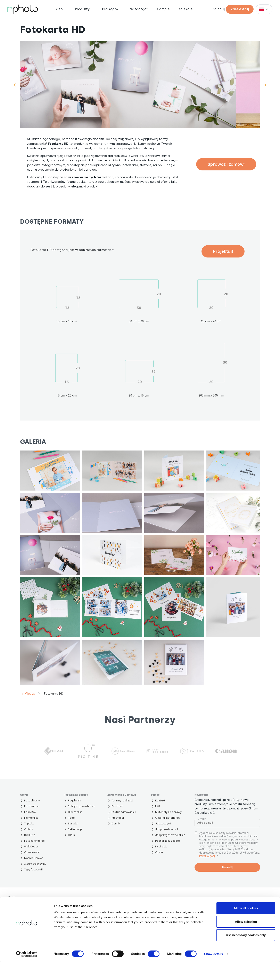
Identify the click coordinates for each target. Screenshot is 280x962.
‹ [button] (14, 84)
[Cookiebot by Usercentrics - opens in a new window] (26, 954)
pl (267, 9)
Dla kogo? (110, 9)
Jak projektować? (166, 829)
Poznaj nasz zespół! (167, 840)
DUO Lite (29, 835)
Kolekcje (185, 9)
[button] (50, 471)
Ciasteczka (75, 812)
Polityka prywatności (81, 806)
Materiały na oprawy (168, 812)
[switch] (118, 954)
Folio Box (30, 812)
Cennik (116, 823)
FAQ (157, 806)
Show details (213, 954)
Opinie (159, 852)
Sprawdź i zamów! (226, 164)
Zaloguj (218, 9)
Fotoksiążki (31, 806)
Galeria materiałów (167, 817)
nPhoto (28, 693)
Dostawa (117, 806)
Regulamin (74, 800)
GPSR (71, 835)
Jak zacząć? (137, 9)
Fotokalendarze (34, 840)
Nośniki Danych (33, 858)
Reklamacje (75, 829)
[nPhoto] (22, 9)
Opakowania (32, 852)
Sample (163, 9)
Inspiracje (161, 846)
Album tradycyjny (35, 863)
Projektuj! (223, 251)
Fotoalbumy (32, 800)
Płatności (118, 817)
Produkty (82, 9)
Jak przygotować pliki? (170, 835)
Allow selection (246, 921)
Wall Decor (31, 846)
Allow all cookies (246, 908)
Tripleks (29, 823)
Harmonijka (31, 817)
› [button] (265, 84)
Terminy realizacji (122, 800)
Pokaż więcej (207, 856)
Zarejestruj (240, 9)
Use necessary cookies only (246, 935)
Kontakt (160, 800)
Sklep (58, 9)
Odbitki (28, 829)
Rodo (71, 817)
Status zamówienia (124, 812)
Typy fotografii (33, 869)
